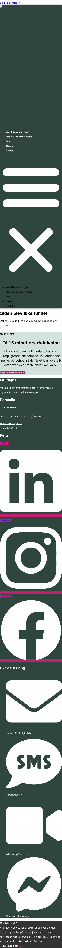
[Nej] (20, 946)
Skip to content (9, 2)
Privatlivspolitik (8, 427)
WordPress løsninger (17, 131)
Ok (35, 941)
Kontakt (10, 150)
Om (8, 141)
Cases (9, 146)
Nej (40, 941)
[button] (31, 219)
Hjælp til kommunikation (19, 136)
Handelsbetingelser (11, 423)
